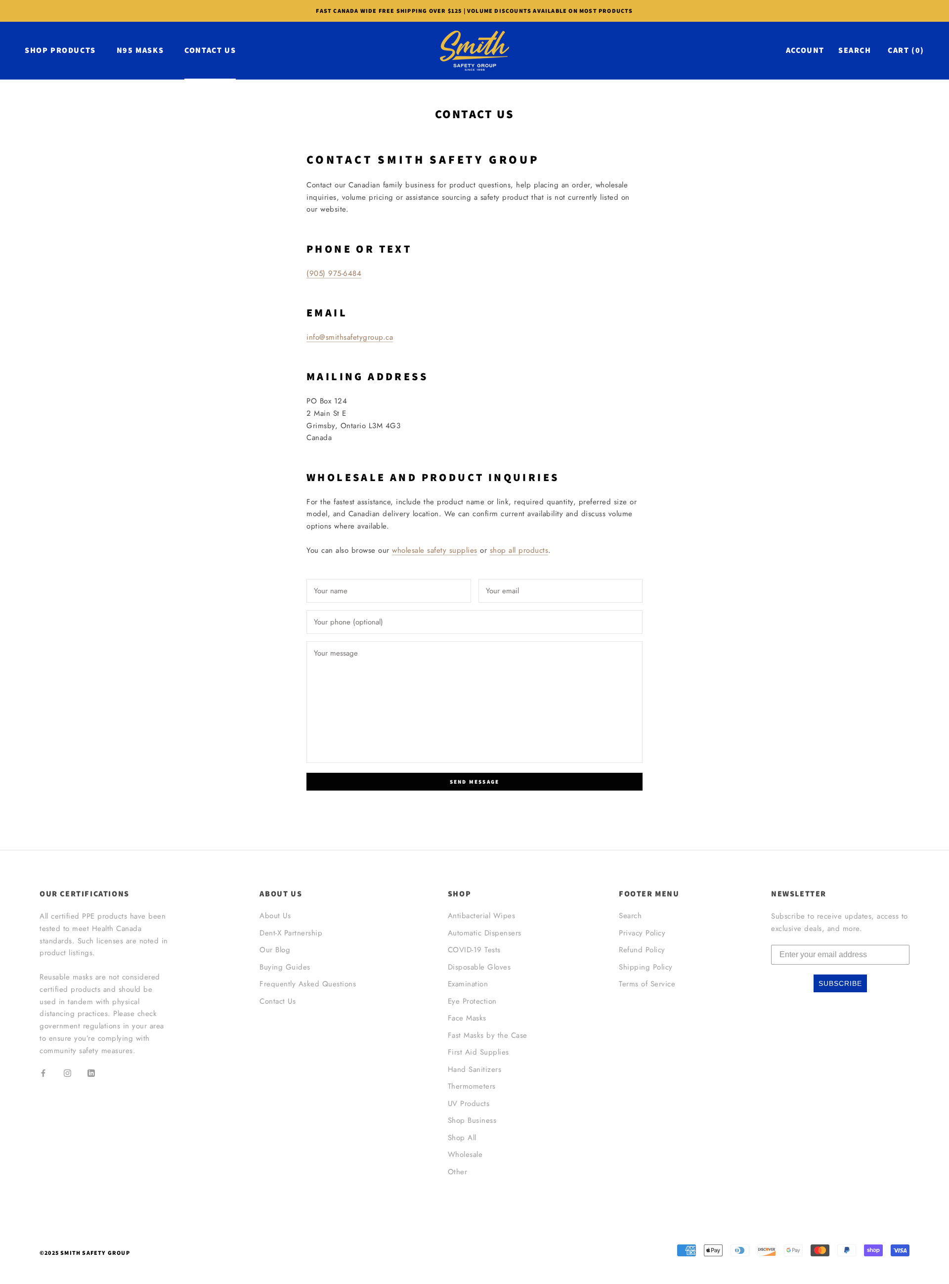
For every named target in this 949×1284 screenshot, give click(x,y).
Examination (468, 983)
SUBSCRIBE (840, 983)
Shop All (462, 1137)
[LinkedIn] (91, 1072)
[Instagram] (67, 1072)
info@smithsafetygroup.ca (349, 337)
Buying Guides (284, 967)
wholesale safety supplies (434, 550)
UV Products (469, 1103)
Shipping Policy (646, 967)
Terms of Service (647, 983)
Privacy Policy (642, 933)
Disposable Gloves (479, 967)
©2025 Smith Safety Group (85, 1252)
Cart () (906, 50)
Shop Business (472, 1120)
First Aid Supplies (478, 1052)
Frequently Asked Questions (307, 983)
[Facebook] (43, 1072)
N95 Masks (140, 50)
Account (805, 50)
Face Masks (467, 1018)
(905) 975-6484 (333, 273)
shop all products (519, 550)
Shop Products (60, 50)
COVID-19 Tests (474, 949)
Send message (474, 781)
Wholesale (465, 1154)
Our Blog (274, 949)
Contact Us (210, 50)
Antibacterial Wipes (482, 915)
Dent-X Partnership (290, 933)
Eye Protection (472, 1001)
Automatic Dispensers (484, 933)
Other (458, 1171)
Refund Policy (642, 949)
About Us (275, 915)
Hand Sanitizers (475, 1069)
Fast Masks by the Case (487, 1035)
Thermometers (472, 1086)
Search (854, 50)
